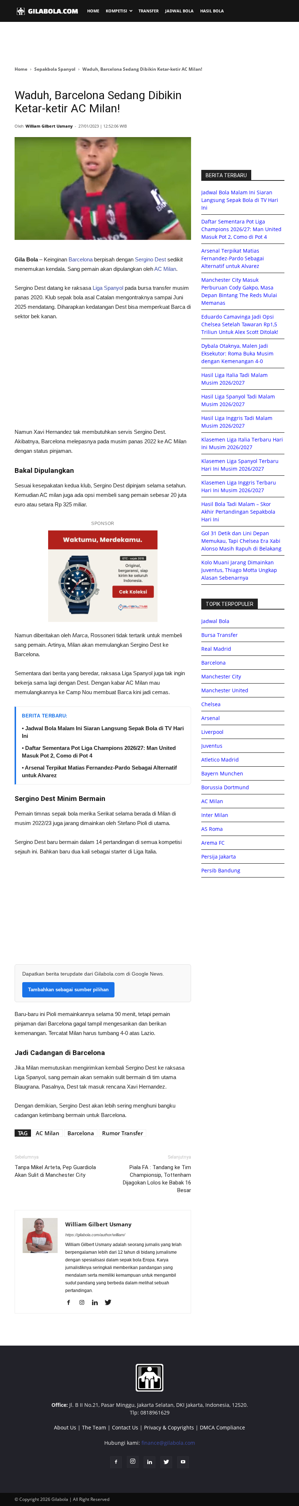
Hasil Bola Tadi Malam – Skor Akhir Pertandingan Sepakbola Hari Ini (238, 512)
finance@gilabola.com (168, 1442)
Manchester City (221, 676)
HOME (93, 10)
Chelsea (211, 704)
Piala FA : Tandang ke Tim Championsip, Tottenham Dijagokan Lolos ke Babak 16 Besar (157, 1179)
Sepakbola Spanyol (54, 69)
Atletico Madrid (220, 759)
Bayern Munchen (222, 773)
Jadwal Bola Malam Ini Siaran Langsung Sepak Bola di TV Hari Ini (239, 200)
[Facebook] (71, 1303)
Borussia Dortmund (225, 787)
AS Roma (212, 828)
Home (21, 69)
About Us (65, 1427)
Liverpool (212, 731)
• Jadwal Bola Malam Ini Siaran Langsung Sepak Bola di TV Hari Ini (103, 732)
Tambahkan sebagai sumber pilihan (68, 989)
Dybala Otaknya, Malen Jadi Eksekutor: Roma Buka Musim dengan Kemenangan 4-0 (237, 353)
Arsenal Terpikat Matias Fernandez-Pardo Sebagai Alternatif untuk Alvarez (232, 258)
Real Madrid (216, 648)
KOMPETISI (116, 10)
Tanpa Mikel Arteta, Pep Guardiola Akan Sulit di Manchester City (55, 1171)
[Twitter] (111, 1303)
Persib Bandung (220, 870)
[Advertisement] (149, 43)
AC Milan (165, 269)
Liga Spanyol (108, 288)
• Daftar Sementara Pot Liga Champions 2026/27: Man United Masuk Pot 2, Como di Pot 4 (99, 752)
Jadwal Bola (215, 621)
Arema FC (213, 842)
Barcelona (81, 259)
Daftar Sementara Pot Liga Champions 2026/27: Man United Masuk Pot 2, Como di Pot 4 (241, 229)
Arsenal (210, 718)
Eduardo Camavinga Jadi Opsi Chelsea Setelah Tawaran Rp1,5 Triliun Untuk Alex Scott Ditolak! (239, 324)
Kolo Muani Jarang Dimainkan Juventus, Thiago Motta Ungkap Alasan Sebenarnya (239, 570)
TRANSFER (149, 10)
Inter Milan (214, 815)
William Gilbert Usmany (49, 126)
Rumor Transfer (122, 1133)
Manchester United (224, 690)
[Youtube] (183, 1462)
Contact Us (125, 1427)
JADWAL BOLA (179, 10)
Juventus (211, 745)
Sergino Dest (150, 259)
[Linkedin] (98, 1303)
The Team (94, 1427)
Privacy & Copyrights (169, 1427)
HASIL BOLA (212, 10)
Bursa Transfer (219, 634)
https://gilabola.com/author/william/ (95, 1235)
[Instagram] (84, 1303)
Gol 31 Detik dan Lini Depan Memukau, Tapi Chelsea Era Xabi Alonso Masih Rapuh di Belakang (241, 541)
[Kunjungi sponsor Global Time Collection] (103, 576)
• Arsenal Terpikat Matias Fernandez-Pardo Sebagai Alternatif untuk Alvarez (99, 771)
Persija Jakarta (218, 856)
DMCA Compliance (222, 1427)
